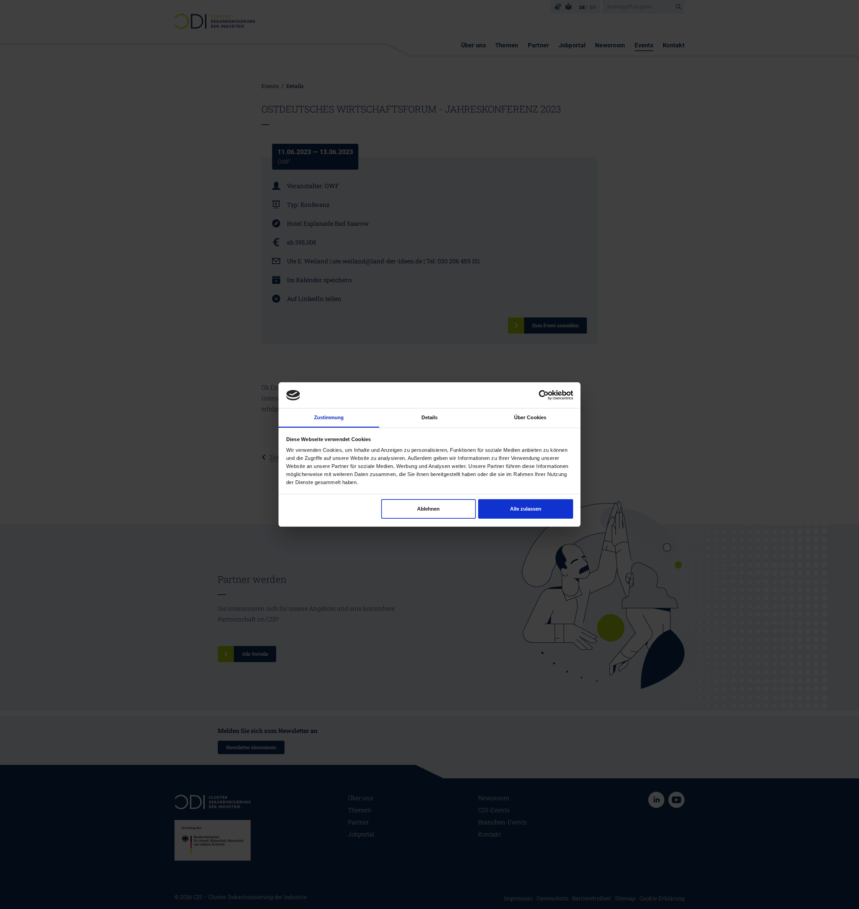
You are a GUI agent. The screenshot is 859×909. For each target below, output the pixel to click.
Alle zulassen (525, 509)
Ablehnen (428, 509)
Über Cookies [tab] (530, 417)
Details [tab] (429, 417)
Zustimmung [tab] (329, 417)
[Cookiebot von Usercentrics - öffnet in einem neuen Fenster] (543, 395)
